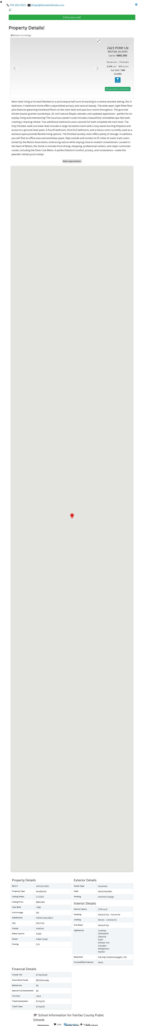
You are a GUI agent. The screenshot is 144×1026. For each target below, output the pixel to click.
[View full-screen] (98, 41)
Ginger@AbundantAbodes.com (47, 5)
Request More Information (118, 89)
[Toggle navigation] (139, 11)
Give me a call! (72, 17)
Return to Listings (22, 35)
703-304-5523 (18, 5)
